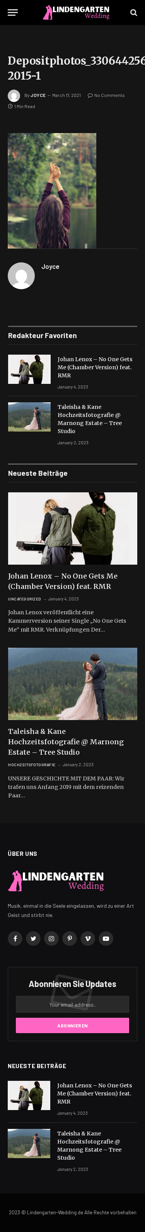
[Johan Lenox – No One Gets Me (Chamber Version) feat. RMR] (29, 369)
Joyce (38, 95)
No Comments (109, 95)
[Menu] (13, 12)
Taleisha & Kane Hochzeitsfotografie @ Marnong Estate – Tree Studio (66, 742)
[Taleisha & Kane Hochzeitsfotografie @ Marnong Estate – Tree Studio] (29, 417)
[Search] (133, 12)
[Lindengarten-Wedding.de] (76, 12)
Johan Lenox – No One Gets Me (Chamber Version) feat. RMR (95, 367)
